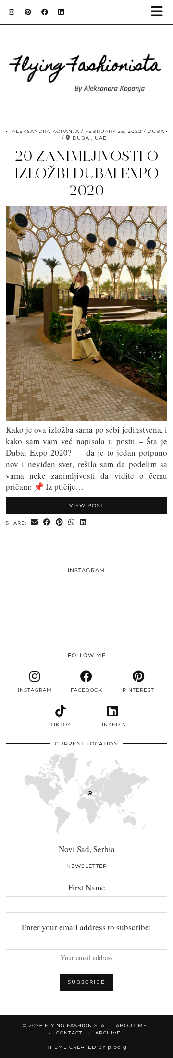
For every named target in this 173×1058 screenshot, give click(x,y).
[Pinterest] (28, 12)
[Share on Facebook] (47, 522)
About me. (132, 1025)
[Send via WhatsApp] (71, 522)
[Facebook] (45, 12)
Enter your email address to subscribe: (86, 927)
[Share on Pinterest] (59, 522)
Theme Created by (87, 1047)
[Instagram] (12, 12)
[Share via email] (34, 522)
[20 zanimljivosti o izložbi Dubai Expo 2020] (86, 418)
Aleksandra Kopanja (45, 131)
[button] (160, 12)
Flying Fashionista (75, 1025)
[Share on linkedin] (83, 522)
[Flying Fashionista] (86, 59)
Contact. (70, 1033)
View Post (86, 505)
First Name (86, 887)
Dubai (157, 131)
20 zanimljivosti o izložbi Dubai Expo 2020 (86, 173)
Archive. (108, 1033)
